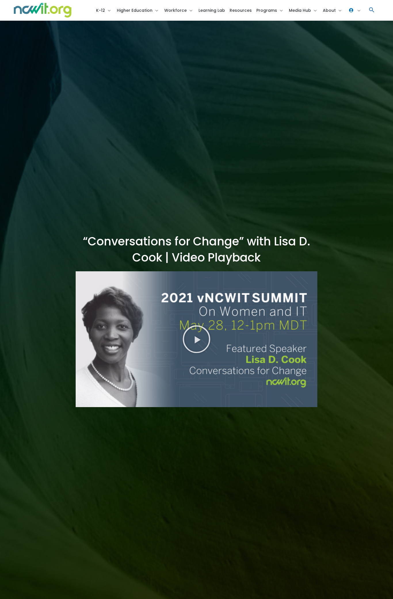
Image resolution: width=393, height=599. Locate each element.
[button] (371, 10)
